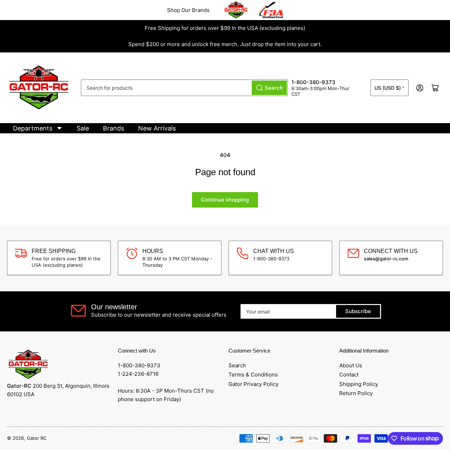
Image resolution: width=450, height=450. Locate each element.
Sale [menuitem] (83, 128)
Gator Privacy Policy (253, 384)
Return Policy (356, 393)
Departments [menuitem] (32, 128)
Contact (349, 374)
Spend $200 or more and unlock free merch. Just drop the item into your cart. (225, 44)
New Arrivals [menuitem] (157, 128)
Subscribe (358, 311)
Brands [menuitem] (113, 128)
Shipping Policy (358, 384)
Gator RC (36, 438)
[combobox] (184, 88)
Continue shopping (225, 199)
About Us (350, 365)
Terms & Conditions (253, 374)
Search (237, 365)
